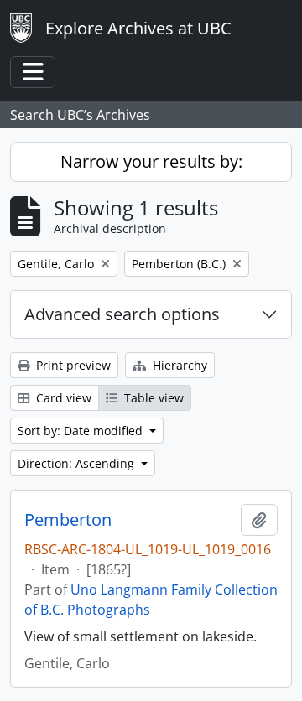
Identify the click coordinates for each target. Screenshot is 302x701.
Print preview (72, 365)
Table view (152, 398)
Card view (62, 398)
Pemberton (68, 520)
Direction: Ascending (78, 463)
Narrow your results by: (151, 161)
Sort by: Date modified (82, 431)
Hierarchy (178, 365)
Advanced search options (122, 314)
